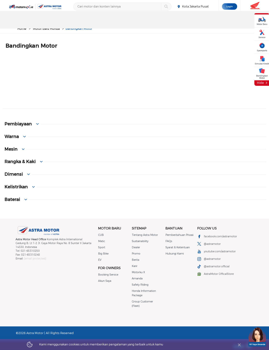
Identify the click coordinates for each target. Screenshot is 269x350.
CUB (101, 235)
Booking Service (108, 274)
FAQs (168, 241)
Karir (134, 266)
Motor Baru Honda (46, 29)
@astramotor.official (216, 266)
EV (99, 260)
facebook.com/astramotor (220, 236)
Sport (101, 247)
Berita (135, 260)
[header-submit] (166, 6)
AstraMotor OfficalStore (219, 274)
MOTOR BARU (109, 228)
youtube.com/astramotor (220, 251)
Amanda (137, 278)
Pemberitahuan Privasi (179, 235)
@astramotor (212, 244)
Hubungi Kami (174, 253)
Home (21, 29)
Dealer (136, 247)
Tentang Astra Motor (145, 235)
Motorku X (138, 272)
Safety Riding (140, 285)
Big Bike (103, 253)
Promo (136, 253)
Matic (101, 241)
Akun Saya (104, 281)
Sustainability (140, 241)
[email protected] (35, 258)
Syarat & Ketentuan (177, 247)
